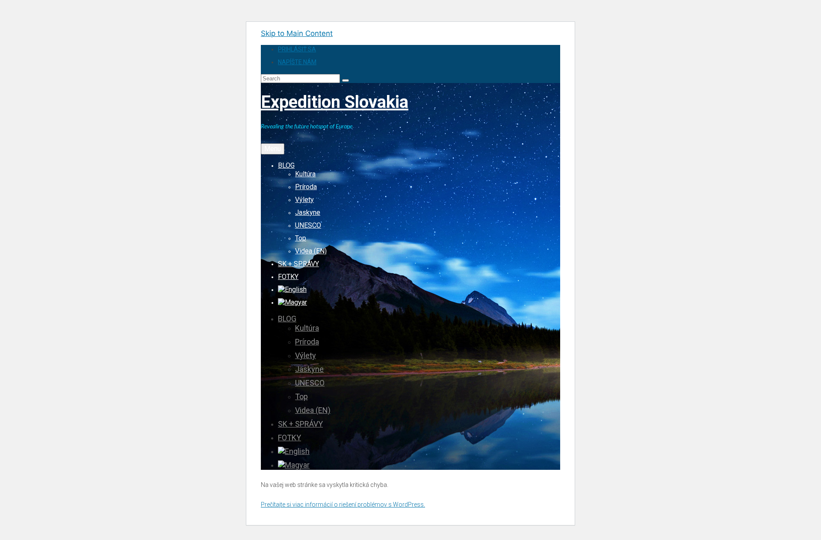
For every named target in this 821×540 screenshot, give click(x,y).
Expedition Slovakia (334, 102)
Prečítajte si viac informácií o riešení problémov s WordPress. (343, 504)
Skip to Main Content (297, 33)
